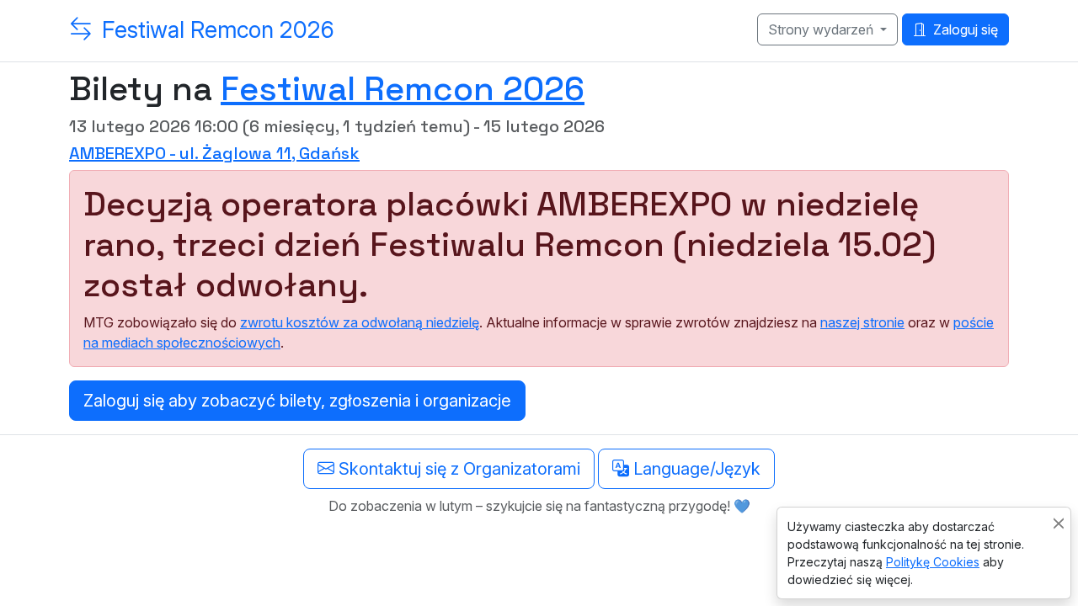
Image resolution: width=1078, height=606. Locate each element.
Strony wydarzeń (822, 29)
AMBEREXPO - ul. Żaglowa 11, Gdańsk (214, 153)
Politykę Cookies (932, 562)
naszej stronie (862, 322)
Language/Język (694, 469)
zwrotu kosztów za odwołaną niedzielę (359, 322)
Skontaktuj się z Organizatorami (457, 469)
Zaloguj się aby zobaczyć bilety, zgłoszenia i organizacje (297, 401)
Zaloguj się (964, 29)
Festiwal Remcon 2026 (218, 30)
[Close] (1059, 523)
